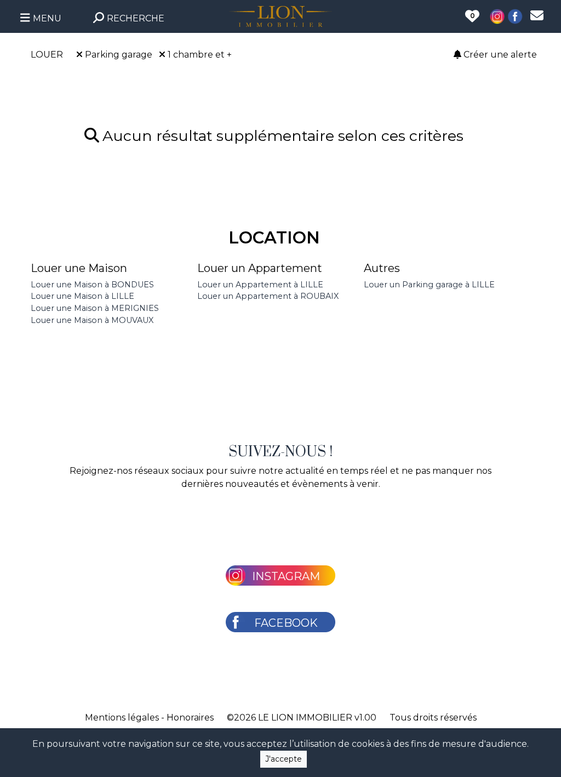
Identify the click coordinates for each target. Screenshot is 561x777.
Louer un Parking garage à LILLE (429, 285)
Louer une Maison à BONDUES (92, 285)
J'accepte (283, 759)
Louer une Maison (79, 268)
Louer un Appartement (259, 268)
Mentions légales (122, 717)
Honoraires (190, 717)
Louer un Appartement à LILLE (260, 285)
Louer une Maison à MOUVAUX (92, 320)
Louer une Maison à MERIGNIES (95, 308)
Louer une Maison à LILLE (82, 296)
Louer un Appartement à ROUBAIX (268, 296)
